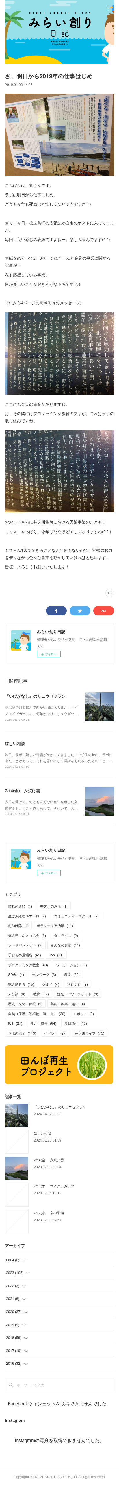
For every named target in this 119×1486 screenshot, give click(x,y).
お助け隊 (18, 925)
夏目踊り (75, 1023)
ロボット (83, 1013)
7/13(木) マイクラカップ (54, 1185)
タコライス (66, 935)
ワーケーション (71, 964)
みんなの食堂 (65, 944)
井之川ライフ (89, 1032)
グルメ (50, 984)
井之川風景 (43, 1023)
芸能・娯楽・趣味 (68, 1003)
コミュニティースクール (76, 915)
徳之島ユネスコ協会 (27, 935)
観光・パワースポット (77, 993)
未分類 (16, 993)
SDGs (16, 974)
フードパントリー (25, 944)
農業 (72, 974)
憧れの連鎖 (20, 905)
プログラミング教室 (28, 964)
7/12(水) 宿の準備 (49, 1212)
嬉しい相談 (15, 743)
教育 (41, 993)
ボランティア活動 (55, 925)
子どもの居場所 (24, 954)
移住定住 (77, 984)
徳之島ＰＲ (21, 984)
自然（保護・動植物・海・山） (36, 1013)
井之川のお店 (54, 905)
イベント (55, 1032)
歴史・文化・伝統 (25, 1003)
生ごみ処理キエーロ (27, 915)
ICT (15, 1023)
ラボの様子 (22, 1032)
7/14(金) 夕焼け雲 (22, 790)
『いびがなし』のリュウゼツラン (35, 696)
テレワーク (44, 974)
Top (56, 954)
